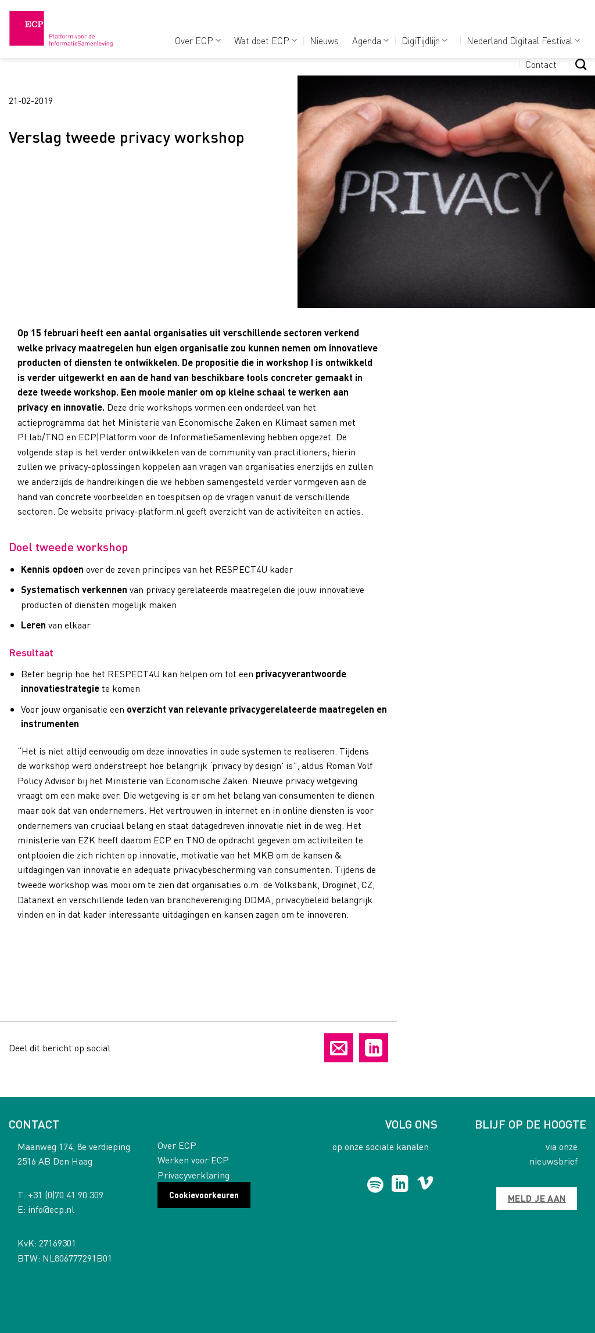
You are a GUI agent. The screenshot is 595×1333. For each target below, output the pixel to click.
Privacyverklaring (193, 1175)
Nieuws (324, 40)
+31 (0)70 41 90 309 (65, 1194)
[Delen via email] (338, 1047)
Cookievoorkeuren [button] (204, 1195)
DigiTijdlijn (421, 40)
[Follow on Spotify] (375, 1185)
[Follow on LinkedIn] (400, 1185)
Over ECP (194, 40)
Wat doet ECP (261, 40)
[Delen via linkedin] (373, 1047)
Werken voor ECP (193, 1160)
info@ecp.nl (51, 1209)
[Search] (580, 64)
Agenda (366, 40)
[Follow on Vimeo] (425, 1185)
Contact (541, 64)
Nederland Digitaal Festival (519, 40)
